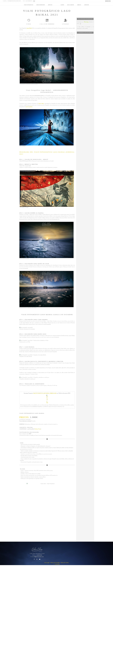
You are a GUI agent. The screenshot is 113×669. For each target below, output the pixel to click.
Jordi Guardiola (29, 106)
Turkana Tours (38, 429)
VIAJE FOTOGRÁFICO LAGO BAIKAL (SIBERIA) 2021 (44, 393)
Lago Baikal (29, 28)
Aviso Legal (46, 562)
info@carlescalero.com (39, 556)
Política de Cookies (65, 562)
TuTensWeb (57, 564)
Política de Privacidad (55, 562)
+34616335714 (39, 555)
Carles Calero (41, 103)
